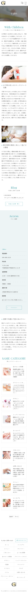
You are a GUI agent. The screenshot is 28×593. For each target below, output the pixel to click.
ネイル (17, 516)
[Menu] (25, 3)
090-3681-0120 (6, 257)
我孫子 (11, 516)
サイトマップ (21, 577)
